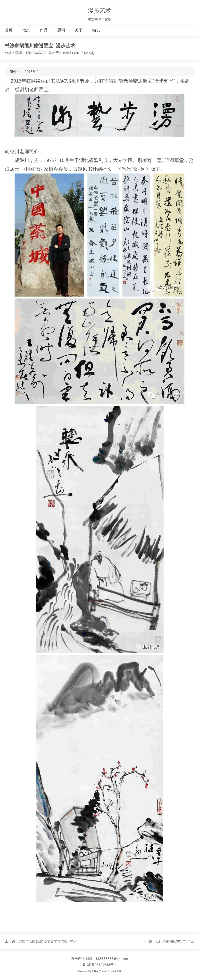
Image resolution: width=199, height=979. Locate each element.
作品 (44, 30)
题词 (61, 30)
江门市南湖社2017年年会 (175, 941)
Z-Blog (95, 971)
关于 (79, 30)
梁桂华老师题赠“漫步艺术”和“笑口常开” (48, 941)
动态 (26, 30)
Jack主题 (116, 971)
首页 (9, 30)
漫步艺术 (99, 10)
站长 (96, 30)
